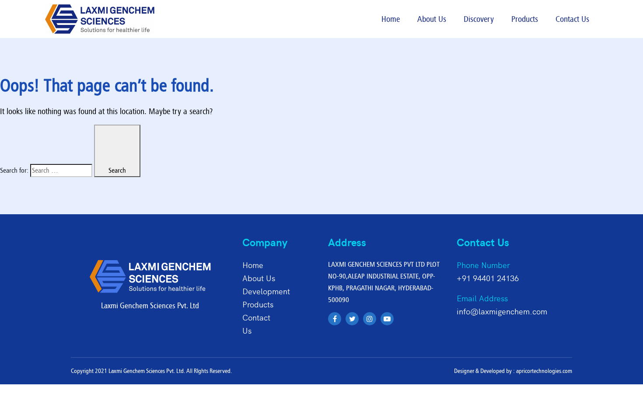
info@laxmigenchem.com (502, 311)
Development (266, 291)
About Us (431, 19)
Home (390, 19)
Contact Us (572, 19)
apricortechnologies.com (544, 371)
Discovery (479, 19)
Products (524, 19)
